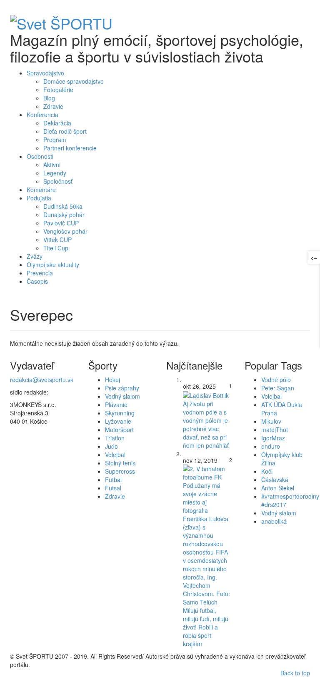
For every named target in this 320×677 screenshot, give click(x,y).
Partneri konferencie (70, 148)
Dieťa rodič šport (65, 131)
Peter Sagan (277, 388)
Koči (266, 471)
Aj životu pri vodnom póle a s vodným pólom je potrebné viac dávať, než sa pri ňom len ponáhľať (206, 425)
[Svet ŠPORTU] (61, 20)
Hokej (112, 379)
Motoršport (119, 429)
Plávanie (116, 404)
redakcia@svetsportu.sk (41, 379)
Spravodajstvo (45, 73)
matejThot (274, 429)
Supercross (120, 471)
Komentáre (41, 189)
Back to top (295, 673)
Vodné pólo (276, 379)
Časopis (37, 281)
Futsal (113, 488)
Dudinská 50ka (62, 206)
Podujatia (39, 198)
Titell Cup (55, 248)
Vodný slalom (122, 396)
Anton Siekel (277, 488)
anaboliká (274, 521)
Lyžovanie (118, 421)
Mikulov (271, 421)
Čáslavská (274, 479)
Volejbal (115, 454)
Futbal (113, 479)
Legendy (54, 173)
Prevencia (40, 273)
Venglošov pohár (65, 231)
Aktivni (51, 164)
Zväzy (34, 256)
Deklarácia (57, 123)
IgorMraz (273, 438)
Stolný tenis (120, 463)
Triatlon (115, 438)
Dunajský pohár (64, 214)
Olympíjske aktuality (53, 264)
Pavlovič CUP (61, 223)
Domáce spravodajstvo (73, 81)
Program (54, 139)
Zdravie (53, 106)
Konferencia (42, 114)
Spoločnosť (57, 181)
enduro (270, 446)
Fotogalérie (58, 89)
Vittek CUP (57, 239)
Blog (49, 98)
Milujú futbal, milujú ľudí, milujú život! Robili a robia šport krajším (205, 627)
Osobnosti (40, 156)
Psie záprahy (122, 388)
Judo (111, 446)
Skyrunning (120, 413)
